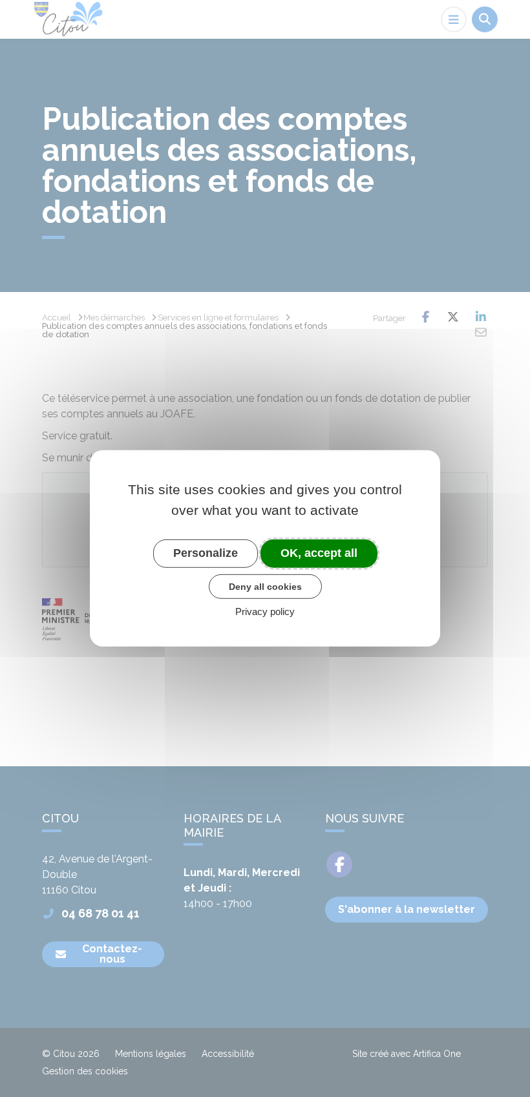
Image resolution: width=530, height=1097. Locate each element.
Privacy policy (265, 611)
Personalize (205, 553)
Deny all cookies (265, 586)
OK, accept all (319, 553)
